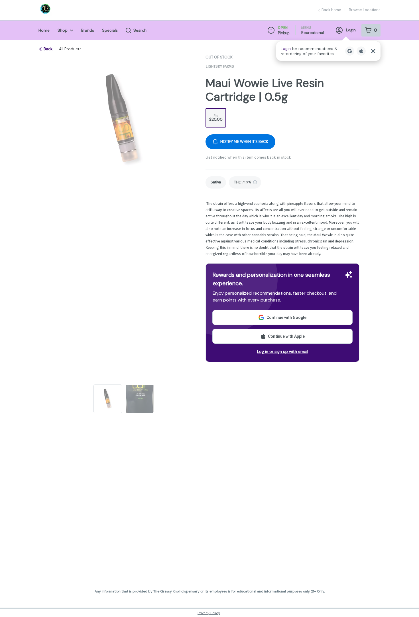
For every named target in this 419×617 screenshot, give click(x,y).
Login (351, 30)
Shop (63, 30)
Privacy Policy (209, 613)
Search (140, 30)
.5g (216, 117)
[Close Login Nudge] (373, 51)
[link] (216, 182)
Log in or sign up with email (282, 351)
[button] (328, 51)
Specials (110, 30)
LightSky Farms (220, 66)
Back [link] (48, 48)
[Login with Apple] (361, 51)
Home (44, 30)
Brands (87, 30)
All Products (70, 48)
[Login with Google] (349, 51)
